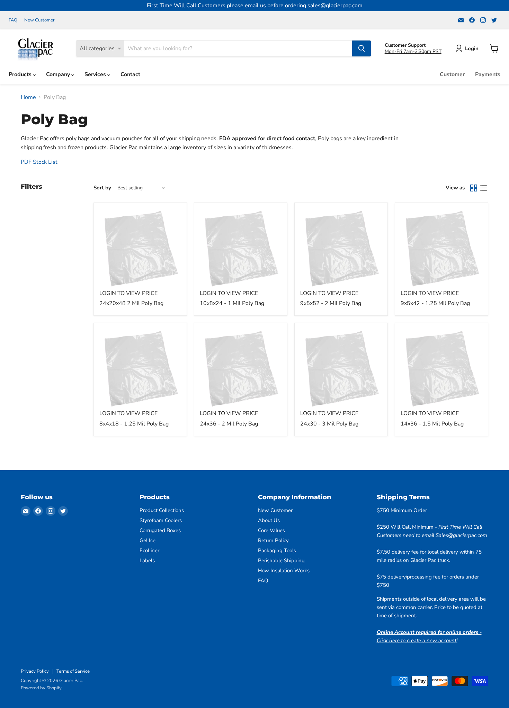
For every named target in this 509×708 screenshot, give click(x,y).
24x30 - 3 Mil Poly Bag (329, 424)
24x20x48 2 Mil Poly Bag (131, 303)
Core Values (271, 530)
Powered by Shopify (41, 688)
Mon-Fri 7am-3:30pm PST (413, 51)
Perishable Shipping (281, 560)
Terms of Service (73, 671)
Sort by (102, 188)
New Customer (39, 20)
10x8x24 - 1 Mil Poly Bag (232, 303)
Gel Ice (147, 540)
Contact (130, 74)
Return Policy (273, 540)
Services (95, 74)
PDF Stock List (40, 162)
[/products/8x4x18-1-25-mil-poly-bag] (140, 369)
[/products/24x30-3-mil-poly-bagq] (341, 369)
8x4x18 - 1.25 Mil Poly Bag (134, 424)
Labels (147, 560)
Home (28, 97)
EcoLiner (149, 550)
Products (21, 74)
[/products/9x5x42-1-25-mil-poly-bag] (441, 249)
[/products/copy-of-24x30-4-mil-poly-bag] (241, 369)
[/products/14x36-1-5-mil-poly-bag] (441, 369)
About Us (269, 520)
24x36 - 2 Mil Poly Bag (229, 424)
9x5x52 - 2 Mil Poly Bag (330, 303)
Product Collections (162, 510)
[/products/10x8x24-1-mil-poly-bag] (241, 249)
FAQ (13, 20)
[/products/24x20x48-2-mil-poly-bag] (140, 249)
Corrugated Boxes (160, 530)
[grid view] (474, 188)
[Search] (361, 48)
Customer (452, 74)
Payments (487, 74)
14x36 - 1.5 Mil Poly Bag (432, 424)
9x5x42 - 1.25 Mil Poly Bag (435, 303)
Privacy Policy (35, 671)
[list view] (483, 188)
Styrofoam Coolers (161, 520)
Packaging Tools (277, 550)
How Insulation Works (284, 570)
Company (58, 74)
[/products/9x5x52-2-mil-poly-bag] (341, 249)
